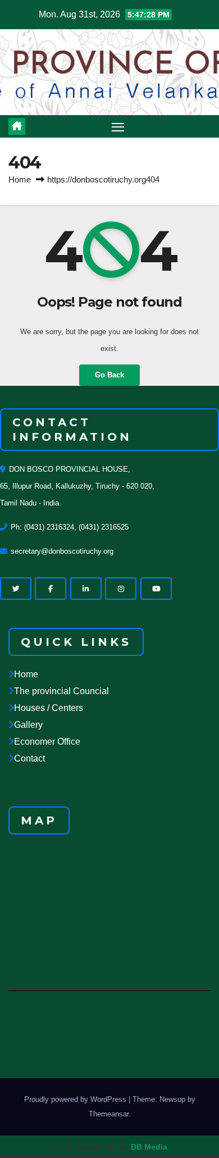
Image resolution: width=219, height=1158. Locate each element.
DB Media (149, 1146)
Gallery (28, 725)
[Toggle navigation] (118, 126)
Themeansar (109, 1114)
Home (19, 179)
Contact (29, 758)
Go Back (109, 375)
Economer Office (47, 741)
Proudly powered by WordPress (76, 1099)
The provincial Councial (61, 691)
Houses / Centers (48, 708)
